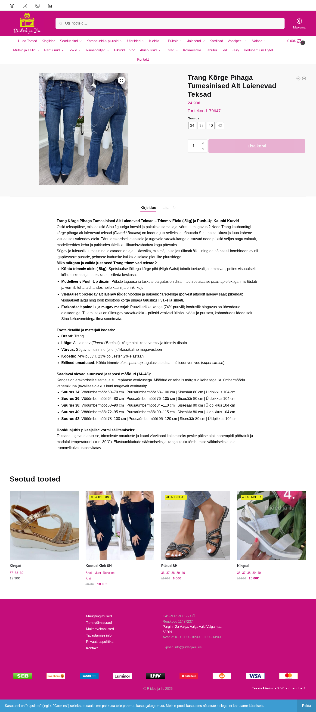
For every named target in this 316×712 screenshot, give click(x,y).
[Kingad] (44, 525)
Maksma (299, 27)
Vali (44, 593)
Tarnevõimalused (99, 623)
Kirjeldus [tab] (148, 208)
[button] (121, 80)
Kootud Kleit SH (99, 566)
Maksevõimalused (100, 629)
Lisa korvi (257, 146)
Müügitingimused (99, 616)
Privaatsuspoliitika (99, 642)
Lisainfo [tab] (169, 208)
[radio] (192, 125)
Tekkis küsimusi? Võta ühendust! (278, 688)
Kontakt (92, 648)
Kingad (15, 566)
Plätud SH (169, 566)
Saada (104, 71)
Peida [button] (306, 706)
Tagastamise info (99, 635)
